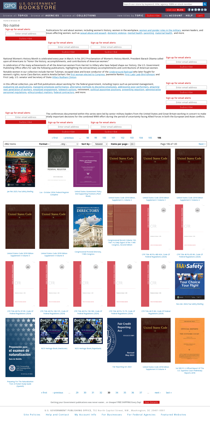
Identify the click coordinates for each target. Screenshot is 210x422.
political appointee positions (105, 89)
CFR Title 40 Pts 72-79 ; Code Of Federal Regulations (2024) (122, 312)
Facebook (189, 9)
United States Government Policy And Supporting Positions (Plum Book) (88, 193)
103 (132, 137)
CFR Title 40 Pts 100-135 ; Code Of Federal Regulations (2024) (54, 312)
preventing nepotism (133, 89)
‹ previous (68, 137)
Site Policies (32, 414)
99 (95, 137)
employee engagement (45, 89)
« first (55, 137)
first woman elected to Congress (88, 74)
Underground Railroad (121, 71)
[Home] (30, 8)
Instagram (195, 9)
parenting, (149, 33)
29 (77, 392)
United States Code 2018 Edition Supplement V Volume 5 (20, 254)
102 (122, 137)
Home (6, 20)
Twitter (192, 9)
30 (85, 392)
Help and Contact (57, 414)
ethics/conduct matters (40, 92)
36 (132, 392)
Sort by (86, 143)
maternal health (163, 33)
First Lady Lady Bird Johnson (140, 74)
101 (113, 137)
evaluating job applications (17, 86)
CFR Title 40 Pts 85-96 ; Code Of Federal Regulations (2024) (190, 255)
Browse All (15, 15)
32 (101, 392)
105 (150, 137)
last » (169, 392)
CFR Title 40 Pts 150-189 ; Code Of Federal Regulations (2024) (88, 312)
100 (104, 137)
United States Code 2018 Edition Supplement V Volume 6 (54, 254)
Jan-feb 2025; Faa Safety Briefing (20, 191)
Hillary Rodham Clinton (64, 77)
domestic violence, (117, 33)
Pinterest (202, 9)
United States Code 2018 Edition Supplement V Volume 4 (190, 199)
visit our (175, 10)
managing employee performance (51, 86)
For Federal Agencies (141, 414)
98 (87, 137)
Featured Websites (173, 414)
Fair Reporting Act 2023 (122, 367)
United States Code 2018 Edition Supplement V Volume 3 (156, 199)
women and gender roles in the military (160, 30)
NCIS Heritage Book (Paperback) (88, 348)
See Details (151, 402)
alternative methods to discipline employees (93, 86)
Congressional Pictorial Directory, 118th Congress (88, 253)
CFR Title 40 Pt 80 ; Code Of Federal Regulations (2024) (155, 312)
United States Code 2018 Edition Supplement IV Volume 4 (156, 368)
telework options (67, 89)
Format (43, 143)
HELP (189, 15)
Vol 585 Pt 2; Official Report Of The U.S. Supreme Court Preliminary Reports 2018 (190, 370)
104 (141, 137)
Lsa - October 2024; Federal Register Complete (54, 193)
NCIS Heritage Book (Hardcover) (54, 348)
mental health (135, 33)
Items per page (119, 143)
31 (93, 392)
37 (141, 392)
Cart (200, 15)
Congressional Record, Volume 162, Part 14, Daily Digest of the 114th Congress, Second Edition (122, 242)
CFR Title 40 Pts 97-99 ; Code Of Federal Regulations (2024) (20, 312)
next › (158, 392)
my (174, 15)
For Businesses (112, 414)
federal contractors (64, 92)
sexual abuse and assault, (93, 33)
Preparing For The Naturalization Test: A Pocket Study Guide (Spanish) (20, 383)
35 (125, 392)
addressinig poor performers (133, 86)
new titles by (138, 15)
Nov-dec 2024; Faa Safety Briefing (189, 304)
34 (117, 392)
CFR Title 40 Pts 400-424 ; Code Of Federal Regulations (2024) (156, 255)
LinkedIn (205, 9)
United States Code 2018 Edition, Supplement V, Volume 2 (122, 199)
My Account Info (85, 414)
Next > (202, 143)
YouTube (198, 9)
